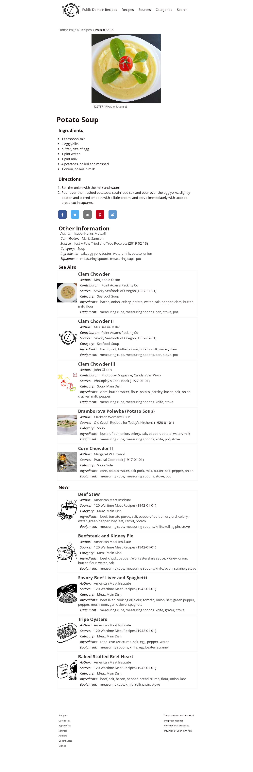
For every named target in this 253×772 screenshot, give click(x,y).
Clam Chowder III (96, 364)
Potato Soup (104, 29)
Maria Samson (93, 238)
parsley (156, 391)
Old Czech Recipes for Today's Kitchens (123, 422)
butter (106, 253)
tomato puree (119, 516)
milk (127, 253)
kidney (172, 558)
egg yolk (94, 253)
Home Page (67, 29)
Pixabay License (115, 106)
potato (137, 253)
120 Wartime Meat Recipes (115, 505)
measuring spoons (94, 258)
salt (83, 253)
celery (126, 301)
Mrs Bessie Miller (107, 327)
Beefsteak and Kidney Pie (105, 536)
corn (103, 470)
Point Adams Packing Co (119, 285)
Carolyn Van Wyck (147, 375)
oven (169, 568)
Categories (164, 9)
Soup (81, 248)
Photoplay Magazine (116, 375)
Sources (145, 9)
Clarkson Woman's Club (112, 417)
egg (142, 641)
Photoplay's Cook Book (111, 380)
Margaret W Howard (109, 454)
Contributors (65, 740)
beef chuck (108, 558)
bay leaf (117, 521)
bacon (105, 301)
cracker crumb (120, 641)
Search (182, 9)
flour (89, 306)
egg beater (147, 647)
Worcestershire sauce (148, 558)
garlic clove (118, 604)
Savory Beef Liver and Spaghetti (112, 577)
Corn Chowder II (95, 448)
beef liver (107, 600)
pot (138, 258)
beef (103, 516)
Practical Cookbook (108, 459)
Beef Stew (89, 494)
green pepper (99, 521)
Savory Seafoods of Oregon (115, 290)
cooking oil (124, 600)
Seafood (103, 296)
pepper (167, 301)
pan (158, 312)
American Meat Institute (112, 500)
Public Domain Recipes (99, 9)
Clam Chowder (94, 274)
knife (159, 402)
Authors (63, 735)
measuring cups (122, 258)
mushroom (99, 604)
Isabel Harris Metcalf (90, 233)
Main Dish (113, 386)
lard (174, 516)
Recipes (128, 9)
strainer (180, 568)
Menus (62, 745)
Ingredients (65, 725)
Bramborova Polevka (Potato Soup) (116, 411)
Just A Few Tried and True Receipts (100, 243)
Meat (101, 511)
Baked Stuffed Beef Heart (105, 656)
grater (169, 610)
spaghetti (135, 604)
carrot (129, 521)
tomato (148, 600)
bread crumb (150, 679)
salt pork (137, 470)
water (117, 253)
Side (109, 465)
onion (147, 253)
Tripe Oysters (92, 619)
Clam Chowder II (96, 321)
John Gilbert (103, 369)
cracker (84, 396)
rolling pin (172, 526)
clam (178, 301)
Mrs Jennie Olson (107, 279)
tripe (104, 641)
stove (167, 312)
